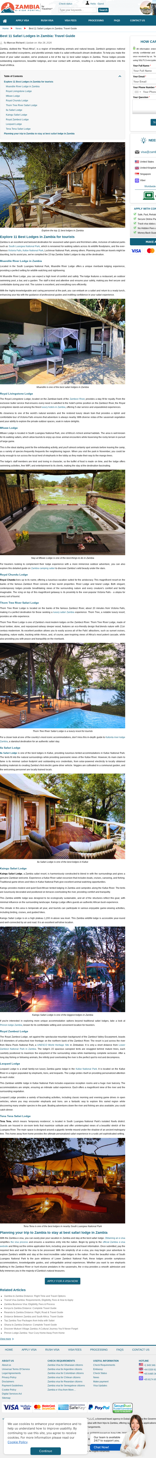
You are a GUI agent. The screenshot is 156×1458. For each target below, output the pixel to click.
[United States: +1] (137, 92)
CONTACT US (140, 1349)
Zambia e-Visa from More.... (62, 1389)
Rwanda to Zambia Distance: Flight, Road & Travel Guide (33, 1312)
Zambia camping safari (43, 568)
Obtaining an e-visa (115, 1238)
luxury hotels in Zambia (53, 407)
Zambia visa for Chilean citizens (64, 1377)
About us (6, 1365)
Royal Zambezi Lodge (17, 119)
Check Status (100, 1373)
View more (5, 1338)
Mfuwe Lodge (13, 96)
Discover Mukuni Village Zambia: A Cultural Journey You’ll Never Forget (41, 1328)
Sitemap (6, 1398)
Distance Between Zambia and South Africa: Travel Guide (33, 1316)
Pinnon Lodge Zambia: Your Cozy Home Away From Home (34, 1333)
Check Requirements (104, 1365)
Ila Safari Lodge (14, 110)
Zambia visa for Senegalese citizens (66, 1385)
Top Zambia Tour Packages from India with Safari (29, 1320)
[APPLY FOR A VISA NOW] (62, 1280)
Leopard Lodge (14, 124)
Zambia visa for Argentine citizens (65, 1369)
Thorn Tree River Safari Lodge (21, 105)
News (18, 28)
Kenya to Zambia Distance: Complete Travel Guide (30, 1308)
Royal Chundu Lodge (17, 100)
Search (103, 10)
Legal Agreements (11, 1373)
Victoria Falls (14, 250)
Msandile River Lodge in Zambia (23, 86)
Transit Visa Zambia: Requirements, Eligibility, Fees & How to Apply (38, 1300)
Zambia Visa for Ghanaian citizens (65, 1365)
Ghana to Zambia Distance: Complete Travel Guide (30, 1324)
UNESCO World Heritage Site (53, 1045)
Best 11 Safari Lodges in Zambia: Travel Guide (53, 28)
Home (5, 28)
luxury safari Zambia (64, 612)
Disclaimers (8, 1381)
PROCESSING (99, 1349)
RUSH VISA (52, 1349)
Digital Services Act (12, 1393)
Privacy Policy (9, 1377)
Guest (101, 3)
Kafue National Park (33, 250)
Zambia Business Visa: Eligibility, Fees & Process (29, 1304)
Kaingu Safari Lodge (16, 114)
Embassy (98, 1369)
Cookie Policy (9, 1389)
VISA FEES (74, 1349)
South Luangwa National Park (24, 246)
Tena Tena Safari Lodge (18, 129)
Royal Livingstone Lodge (19, 91)
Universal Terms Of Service (16, 1369)
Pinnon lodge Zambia (11, 1025)
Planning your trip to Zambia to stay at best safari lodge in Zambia (39, 133)
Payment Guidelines (12, 1385)
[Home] (5, 20)
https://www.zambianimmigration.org (28, 7)
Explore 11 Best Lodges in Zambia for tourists (28, 81)
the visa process (19, 1242)
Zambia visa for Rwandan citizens (65, 1381)
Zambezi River (77, 399)
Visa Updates (100, 1385)
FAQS (119, 1349)
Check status (65, 3)
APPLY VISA (29, 1349)
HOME (9, 1349)
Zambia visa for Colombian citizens (66, 1373)
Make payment (100, 1381)
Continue (45, 1451)
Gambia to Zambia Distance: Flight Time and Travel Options (35, 1296)
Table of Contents (13, 76)
